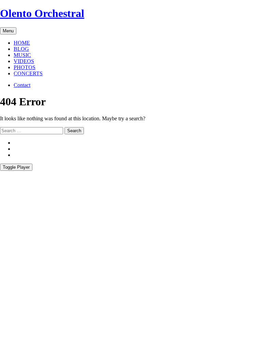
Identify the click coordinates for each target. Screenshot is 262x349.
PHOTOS (24, 67)
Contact (22, 85)
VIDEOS (24, 61)
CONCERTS (28, 73)
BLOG (21, 49)
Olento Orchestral (42, 13)
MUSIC (22, 55)
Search (74, 130)
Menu (8, 30)
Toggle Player (16, 167)
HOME (22, 43)
